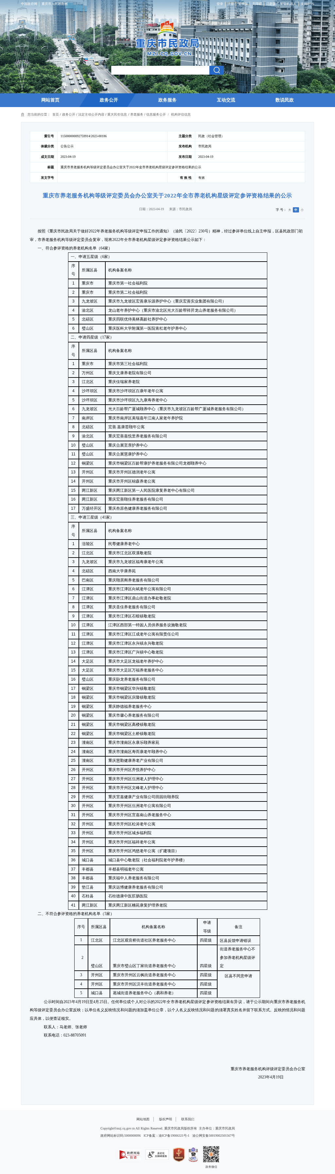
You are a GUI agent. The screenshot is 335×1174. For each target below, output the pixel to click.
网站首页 (50, 99)
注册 (230, 4)
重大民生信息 (117, 114)
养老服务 (136, 114)
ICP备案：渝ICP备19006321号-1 (166, 1135)
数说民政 (284, 99)
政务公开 (109, 99)
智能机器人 (288, 4)
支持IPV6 (307, 4)
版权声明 (165, 1119)
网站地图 (143, 1119)
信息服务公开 (156, 114)
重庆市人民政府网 (55, 4)
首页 (55, 114)
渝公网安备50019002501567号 (213, 1135)
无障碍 (257, 4)
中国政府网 (29, 4)
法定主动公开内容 (91, 114)
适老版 (271, 4)
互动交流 (226, 99)
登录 (220, 4)
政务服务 (167, 99)
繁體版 (243, 4)
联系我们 (187, 1119)
